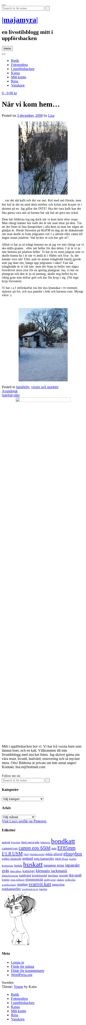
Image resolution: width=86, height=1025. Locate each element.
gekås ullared (53, 854)
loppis (6, 879)
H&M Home (61, 858)
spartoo (22, 884)
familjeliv (22, 387)
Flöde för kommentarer (27, 971)
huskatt (33, 864)
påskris (60, 880)
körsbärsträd (39, 875)
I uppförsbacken (22, 69)
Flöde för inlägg (22, 966)
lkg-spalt (75, 875)
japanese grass (54, 865)
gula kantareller (44, 858)
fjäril (26, 854)
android (6, 842)
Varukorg (18, 85)
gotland (27, 858)
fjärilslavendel (37, 854)
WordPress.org (21, 975)
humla (18, 865)
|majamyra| (20, 20)
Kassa (15, 73)
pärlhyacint (50, 880)
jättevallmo (16, 871)
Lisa (51, 115)
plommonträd (34, 879)
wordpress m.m (30, 889)
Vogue (18, 987)
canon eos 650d (34, 848)
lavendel (63, 875)
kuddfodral (25, 875)
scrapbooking (9, 884)
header (72, 858)
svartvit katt (40, 884)
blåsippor (45, 842)
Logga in (17, 962)
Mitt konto (18, 77)
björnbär (15, 842)
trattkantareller (11, 889)
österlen (43, 889)
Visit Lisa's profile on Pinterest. (24, 821)
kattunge (28, 871)
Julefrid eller (11, 395)
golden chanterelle (11, 858)
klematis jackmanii (51, 870)
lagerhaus (53, 875)
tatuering (58, 884)
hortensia (7, 865)
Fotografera (19, 65)
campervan (10, 848)
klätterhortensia (10, 875)
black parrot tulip (30, 842)
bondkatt (63, 841)
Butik (15, 60)
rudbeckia (70, 879)
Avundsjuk (10, 391)
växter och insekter (44, 387)
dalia (53, 848)
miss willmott (18, 880)
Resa (14, 81)
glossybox (72, 853)
